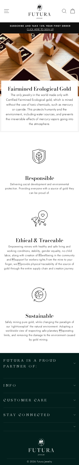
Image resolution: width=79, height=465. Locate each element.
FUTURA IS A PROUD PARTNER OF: (30, 363)
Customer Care (25, 400)
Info (10, 385)
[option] (39, 28)
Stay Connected (27, 415)
